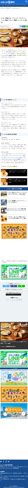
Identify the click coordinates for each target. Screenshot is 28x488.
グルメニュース (9, 299)
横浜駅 (20, 299)
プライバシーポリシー (12, 466)
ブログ (3, 5)
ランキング (8, 5)
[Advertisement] (14, 12)
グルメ (14, 5)
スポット (25, 5)
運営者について (3, 466)
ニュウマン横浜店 (8, 55)
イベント (19, 5)
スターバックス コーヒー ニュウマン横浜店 (11, 159)
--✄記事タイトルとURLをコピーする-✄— (7, 27)
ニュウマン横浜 (15, 299)
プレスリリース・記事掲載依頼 (12, 468)
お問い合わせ (20, 466)
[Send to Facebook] (23, 26)
